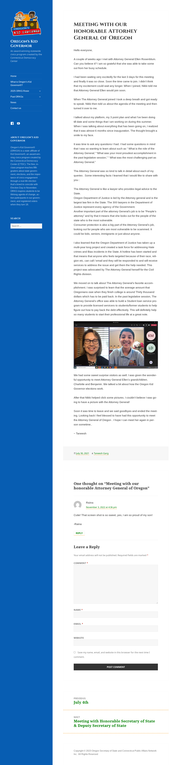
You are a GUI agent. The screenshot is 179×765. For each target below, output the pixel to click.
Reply (79, 533)
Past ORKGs (16, 97)
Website (79, 637)
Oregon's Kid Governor (24, 43)
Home (13, 76)
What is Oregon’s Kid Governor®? (20, 83)
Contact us (15, 108)
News (13, 102)
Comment (81, 563)
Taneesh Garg (101, 453)
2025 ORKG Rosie (19, 91)
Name (78, 609)
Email (78, 623)
